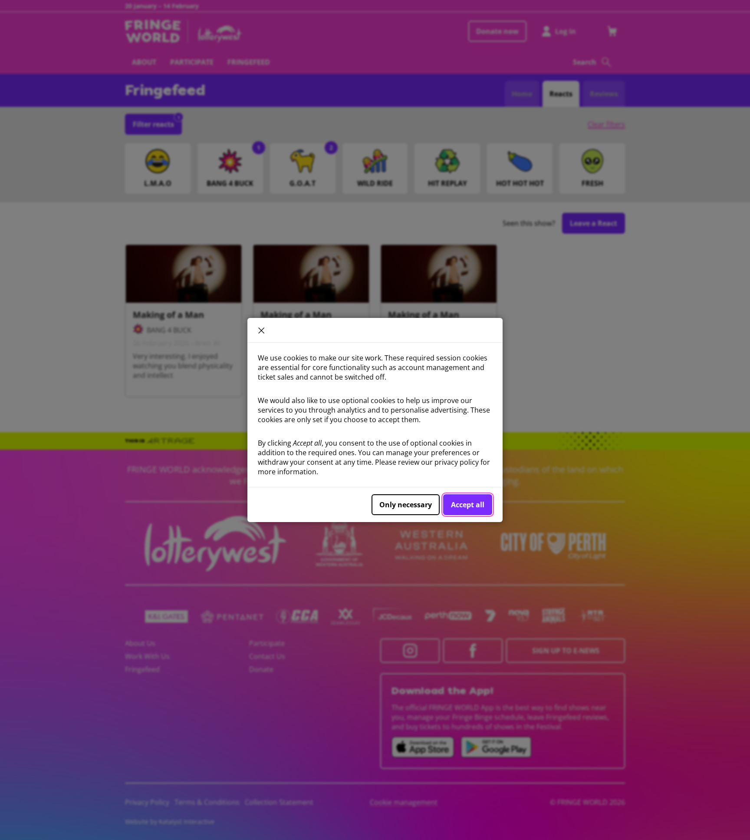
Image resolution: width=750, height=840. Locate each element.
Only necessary (405, 504)
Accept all (467, 504)
